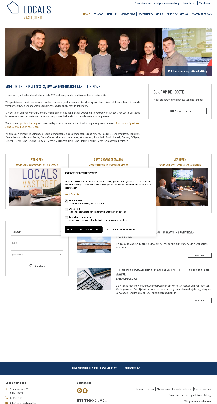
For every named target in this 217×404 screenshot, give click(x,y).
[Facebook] (79, 390)
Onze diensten (143, 3)
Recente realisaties (150, 14)
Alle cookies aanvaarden (83, 229)
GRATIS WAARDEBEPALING (108, 159)
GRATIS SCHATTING (177, 14)
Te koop (98, 14)
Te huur (112, 14)
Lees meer (199, 255)
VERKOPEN (37, 159)
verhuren (180, 159)
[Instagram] (85, 390)
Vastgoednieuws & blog (166, 3)
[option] (108, 52)
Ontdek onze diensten (46, 164)
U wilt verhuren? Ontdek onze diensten (180, 164)
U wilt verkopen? (25, 164)
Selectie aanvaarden (121, 229)
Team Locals (189, 3)
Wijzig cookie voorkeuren (197, 401)
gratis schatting (28, 123)
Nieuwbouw (127, 14)
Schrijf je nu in (183, 111)
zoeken (39, 265)
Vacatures (204, 3)
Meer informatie (72, 194)
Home (86, 14)
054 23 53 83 (16, 398)
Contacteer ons (201, 14)
